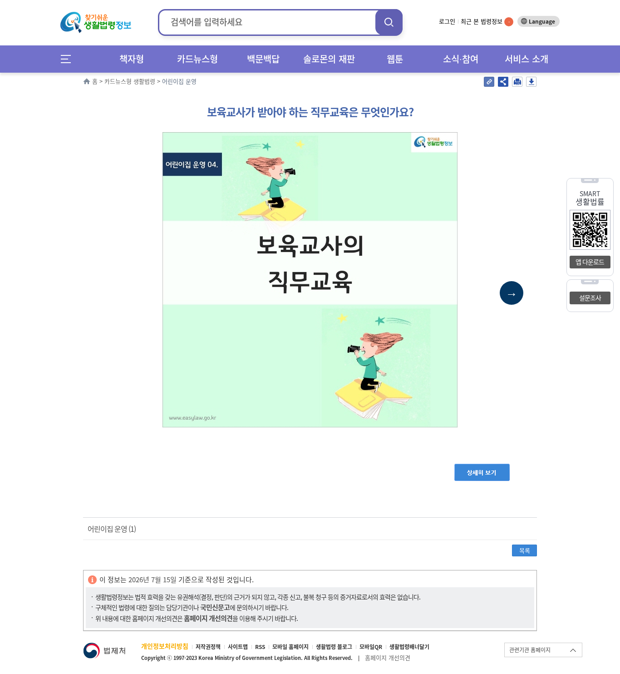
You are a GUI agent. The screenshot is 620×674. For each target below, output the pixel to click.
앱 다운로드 (590, 261)
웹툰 (395, 58)
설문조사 (590, 297)
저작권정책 (208, 647)
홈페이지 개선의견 (387, 657)
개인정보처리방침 (164, 645)
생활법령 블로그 (334, 647)
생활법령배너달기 (409, 647)
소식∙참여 (460, 58)
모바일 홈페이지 (290, 647)
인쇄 (517, 82)
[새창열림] (104, 647)
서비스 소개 (526, 58)
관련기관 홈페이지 (530, 650)
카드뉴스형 (197, 58)
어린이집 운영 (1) (112, 528)
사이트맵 (238, 647)
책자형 (131, 58)
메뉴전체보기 (69, 59)
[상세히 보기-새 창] (482, 468)
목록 (524, 550)
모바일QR (370, 647)
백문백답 (263, 58)
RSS (260, 647)
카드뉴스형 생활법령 (129, 81)
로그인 (447, 21)
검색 (389, 22)
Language (542, 21)
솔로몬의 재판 (329, 58)
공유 (503, 82)
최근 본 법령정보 (485, 21)
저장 (531, 82)
